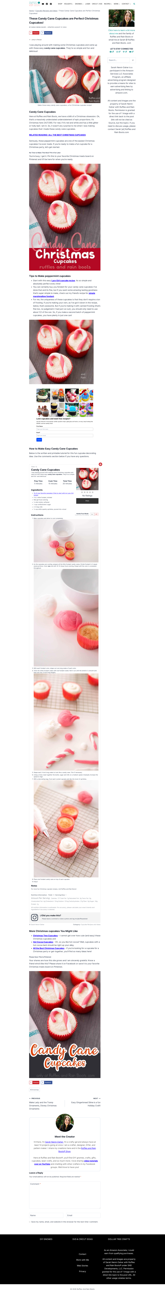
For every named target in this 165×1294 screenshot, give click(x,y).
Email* (38, 432)
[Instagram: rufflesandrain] (36, 917)
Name (33, 1215)
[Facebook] (73, 1249)
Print (87, 501)
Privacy (82, 1271)
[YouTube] (87, 1249)
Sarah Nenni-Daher (38, 27)
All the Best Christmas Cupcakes (48, 948)
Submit (39, 439)
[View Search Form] (134, 3)
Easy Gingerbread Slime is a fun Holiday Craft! (85, 1102)
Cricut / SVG (97, 4)
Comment (35, 1184)
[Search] (132, 60)
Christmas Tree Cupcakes (45, 935)
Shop (60, 4)
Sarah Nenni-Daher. (54, 1142)
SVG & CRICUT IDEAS (82, 1239)
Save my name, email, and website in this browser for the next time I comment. (64, 1222)
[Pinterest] (51, 4)
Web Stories (82, 1265)
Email (69, 1215)
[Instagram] (78, 1249)
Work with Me (82, 1260)
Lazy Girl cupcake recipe (63, 280)
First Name (39, 426)
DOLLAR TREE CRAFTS (119, 1239)
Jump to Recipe (36, 39)
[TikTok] (92, 1249)
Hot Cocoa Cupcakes (43, 942)
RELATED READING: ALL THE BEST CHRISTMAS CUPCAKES (57, 135)
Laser (87, 4)
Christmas (34, 1090)
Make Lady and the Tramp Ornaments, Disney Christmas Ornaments (43, 1103)
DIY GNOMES (46, 1239)
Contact (82, 1254)
